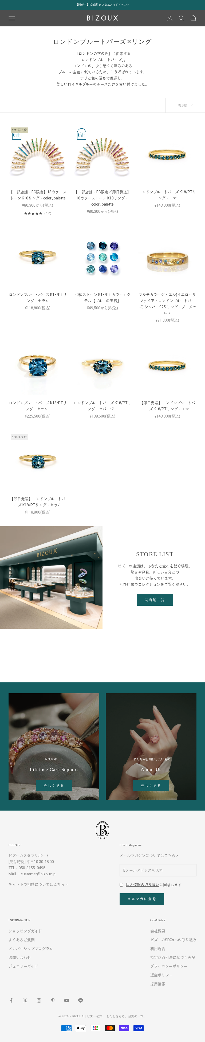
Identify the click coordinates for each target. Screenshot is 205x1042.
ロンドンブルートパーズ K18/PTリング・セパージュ (102, 406)
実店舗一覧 (154, 600)
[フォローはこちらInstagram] (39, 1000)
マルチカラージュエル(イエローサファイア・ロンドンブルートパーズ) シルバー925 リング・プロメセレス (167, 303)
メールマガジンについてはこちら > (149, 855)
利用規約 (157, 949)
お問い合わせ (20, 957)
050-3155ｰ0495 (32, 868)
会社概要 (157, 931)
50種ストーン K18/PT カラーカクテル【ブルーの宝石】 (102, 297)
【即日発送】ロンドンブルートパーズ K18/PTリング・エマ (167, 406)
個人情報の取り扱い (142, 885)
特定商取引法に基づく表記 (172, 957)
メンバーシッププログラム (31, 949)
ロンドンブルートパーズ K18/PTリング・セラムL (38, 406)
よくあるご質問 (22, 940)
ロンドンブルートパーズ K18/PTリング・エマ (167, 195)
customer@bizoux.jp (38, 874)
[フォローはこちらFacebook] (11, 1000)
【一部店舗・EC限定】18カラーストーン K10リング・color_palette (37, 195)
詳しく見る (54, 786)
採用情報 (157, 984)
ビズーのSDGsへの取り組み (173, 940)
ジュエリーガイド (23, 966)
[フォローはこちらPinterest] (53, 1000)
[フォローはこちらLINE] (80, 1000)
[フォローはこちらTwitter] (25, 1000)
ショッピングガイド (25, 931)
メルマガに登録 (141, 899)
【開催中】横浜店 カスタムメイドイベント (103, 4)
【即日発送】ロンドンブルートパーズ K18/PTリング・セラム (37, 502)
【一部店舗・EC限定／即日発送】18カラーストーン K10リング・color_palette (102, 198)
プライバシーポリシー (168, 966)
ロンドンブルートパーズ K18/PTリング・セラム (38, 297)
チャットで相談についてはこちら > (38, 884)
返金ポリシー (161, 975)
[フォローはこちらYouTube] (66, 1000)
